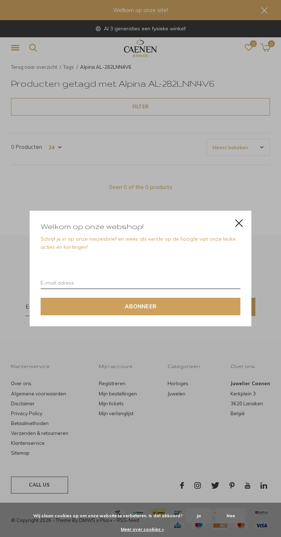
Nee (230, 515)
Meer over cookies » (142, 529)
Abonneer (140, 306)
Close (238, 223)
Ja (198, 515)
